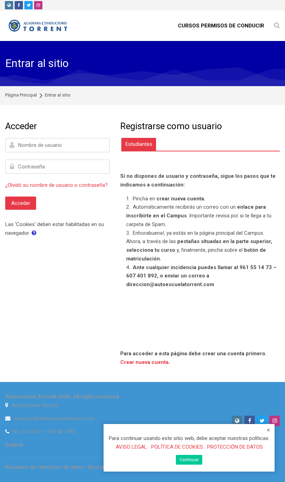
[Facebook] (19, 5)
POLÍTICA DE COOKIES (177, 447)
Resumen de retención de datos (44, 467)
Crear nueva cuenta (144, 362)
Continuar (189, 459)
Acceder (20, 203)
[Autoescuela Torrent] (38, 25)
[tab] (138, 144)
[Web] (9, 5)
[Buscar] (277, 26)
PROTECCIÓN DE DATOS (235, 447)
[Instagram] (38, 5)
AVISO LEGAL (131, 447)
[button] (35, 233)
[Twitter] (28, 5)
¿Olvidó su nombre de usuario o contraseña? (56, 185)
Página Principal (21, 95)
